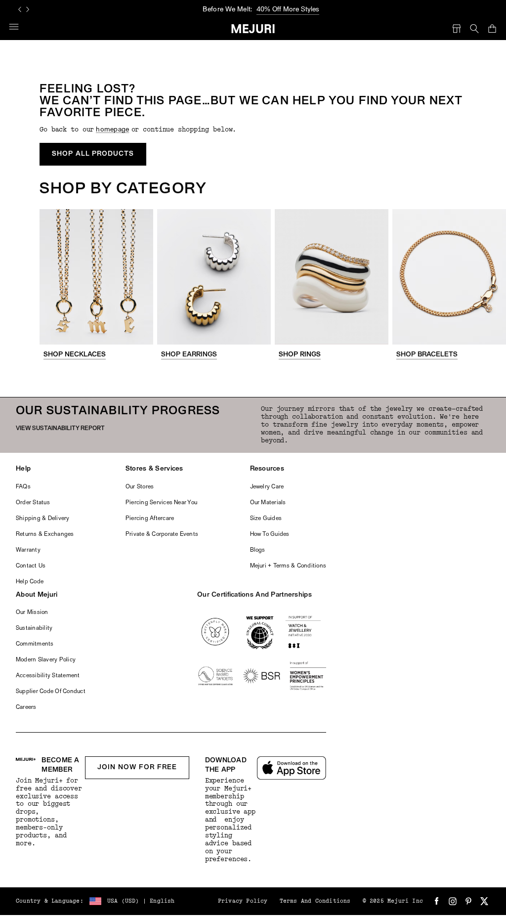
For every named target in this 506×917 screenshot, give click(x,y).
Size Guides (266, 518)
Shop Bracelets (427, 354)
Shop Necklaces (74, 354)
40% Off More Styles (287, 9)
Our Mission (32, 612)
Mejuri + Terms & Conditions (288, 566)
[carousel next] (28, 9)
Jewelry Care (267, 486)
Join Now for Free (137, 767)
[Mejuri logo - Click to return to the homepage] (253, 28)
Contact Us (30, 566)
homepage (112, 130)
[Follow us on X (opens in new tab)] (484, 901)
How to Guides (270, 534)
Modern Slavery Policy (46, 659)
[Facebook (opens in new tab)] (437, 901)
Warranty (28, 550)
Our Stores (140, 486)
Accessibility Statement (48, 675)
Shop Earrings (189, 354)
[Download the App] (291, 768)
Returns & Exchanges (45, 534)
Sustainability (34, 628)
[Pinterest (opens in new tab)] (468, 901)
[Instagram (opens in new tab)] (453, 901)
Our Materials (268, 502)
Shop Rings (300, 354)
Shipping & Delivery (43, 518)
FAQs (23, 486)
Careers (26, 707)
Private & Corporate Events (162, 534)
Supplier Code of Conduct (50, 691)
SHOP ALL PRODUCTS (93, 154)
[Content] (96, 277)
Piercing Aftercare (150, 518)
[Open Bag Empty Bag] (492, 29)
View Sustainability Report (60, 428)
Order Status (33, 502)
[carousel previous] (20, 9)
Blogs (257, 550)
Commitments (35, 644)
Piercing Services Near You (161, 502)
